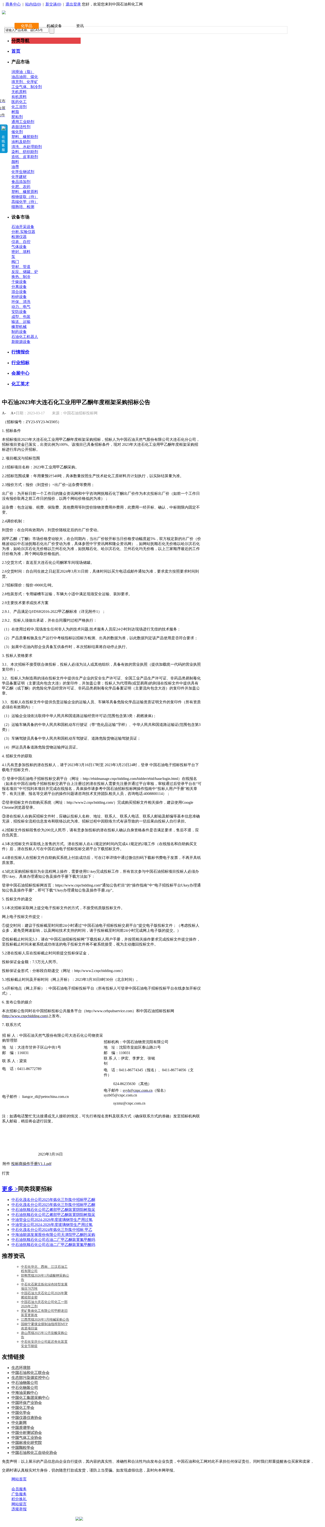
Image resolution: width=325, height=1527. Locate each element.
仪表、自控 (20, 242)
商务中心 (13, 4)
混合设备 (19, 292)
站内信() (33, 4)
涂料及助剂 (20, 142)
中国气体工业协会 (26, 1438)
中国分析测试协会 (26, 1433)
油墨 (15, 167)
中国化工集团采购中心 (30, 1398)
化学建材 (19, 177)
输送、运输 (20, 322)
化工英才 (20, 383)
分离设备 (19, 287)
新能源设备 (20, 342)
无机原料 (19, 92)
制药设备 (19, 332)
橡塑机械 (19, 327)
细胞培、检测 (22, 207)
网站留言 (19, 1504)
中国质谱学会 (22, 1428)
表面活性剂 (20, 127)
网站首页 (19, 1479)
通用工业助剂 (22, 122)
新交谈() (53, 4)
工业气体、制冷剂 (26, 87)
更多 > (10, 1189)
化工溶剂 (19, 107)
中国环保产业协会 (26, 1403)
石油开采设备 (22, 227)
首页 (15, 51)
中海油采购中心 (24, 1393)
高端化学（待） (24, 202)
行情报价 (20, 351)
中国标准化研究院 (26, 1443)
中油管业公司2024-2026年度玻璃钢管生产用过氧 (52, 1220)
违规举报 (19, 1509)
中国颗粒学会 (22, 1448)
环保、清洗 (20, 302)
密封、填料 (20, 252)
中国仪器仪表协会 (26, 1418)
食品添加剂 (20, 182)
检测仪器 (19, 237)
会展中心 (20, 373)
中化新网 (19, 1423)
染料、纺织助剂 (24, 152)
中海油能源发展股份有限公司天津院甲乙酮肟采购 (53, 1235)
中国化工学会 (22, 1408)
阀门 (15, 262)
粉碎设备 (19, 297)
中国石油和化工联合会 (30, 1373)
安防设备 (19, 312)
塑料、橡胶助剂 (24, 137)
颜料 (15, 162)
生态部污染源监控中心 (30, 1378)
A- (4, 413)
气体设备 (19, 247)
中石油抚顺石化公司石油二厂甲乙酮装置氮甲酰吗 (53, 1240)
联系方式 (38, 1484)
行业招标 (20, 362)
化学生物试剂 (22, 172)
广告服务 (19, 1494)
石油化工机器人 (24, 337)
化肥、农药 (20, 187)
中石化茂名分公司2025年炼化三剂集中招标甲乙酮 (53, 1200)
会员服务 (19, 1489)
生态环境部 (20, 1368)
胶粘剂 (17, 117)
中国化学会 (20, 1413)
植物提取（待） (24, 197)
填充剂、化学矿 (24, 82)
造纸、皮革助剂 (24, 157)
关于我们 (19, 1484)
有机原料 (19, 97)
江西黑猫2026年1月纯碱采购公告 (45, 1319)
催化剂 (17, 132)
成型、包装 (20, 317)
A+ (13, 413)
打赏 (6, 1173)
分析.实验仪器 (23, 232)
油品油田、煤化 (24, 77)
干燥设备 (19, 282)
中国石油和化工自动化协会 (34, 1453)
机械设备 (54, 26)
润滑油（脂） (22, 72)
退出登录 (73, 4)
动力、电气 (20, 307)
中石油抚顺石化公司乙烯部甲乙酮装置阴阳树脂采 (53, 1210)
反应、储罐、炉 (24, 272)
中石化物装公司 (24, 1388)
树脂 (15, 112)
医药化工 (19, 102)
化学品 (26, 26)
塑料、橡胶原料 (24, 192)
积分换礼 (19, 1499)
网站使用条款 (62, 1484)
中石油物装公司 (24, 1383)
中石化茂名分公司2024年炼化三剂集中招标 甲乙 (51, 1230)
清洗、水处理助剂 (26, 147)
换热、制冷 (20, 277)
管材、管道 (20, 267)
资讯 (79, 26)
